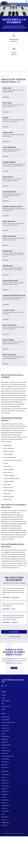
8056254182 (14, 41)
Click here (14, 54)
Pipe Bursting (5, 739)
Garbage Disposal (5, 736)
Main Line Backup (5, 719)
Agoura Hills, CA (5, 816)
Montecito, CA (5, 780)
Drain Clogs (4, 747)
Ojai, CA (3, 814)
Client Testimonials (6, 700)
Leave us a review (15, 636)
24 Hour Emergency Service (8, 756)
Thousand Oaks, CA (6, 786)
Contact (3, 697)
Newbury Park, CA (6, 805)
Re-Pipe (3, 733)
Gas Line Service (5, 725)
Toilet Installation (5, 759)
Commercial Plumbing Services (8, 722)
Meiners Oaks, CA (5, 783)
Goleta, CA (4, 777)
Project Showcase (6, 706)
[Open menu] (27, 1)
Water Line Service (6, 728)
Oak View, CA (4, 825)
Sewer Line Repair (6, 716)
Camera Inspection (6, 750)
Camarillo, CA (5, 788)
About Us (4, 695)
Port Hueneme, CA (6, 800)
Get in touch (14, 667)
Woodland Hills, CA (6, 811)
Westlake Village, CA (6, 822)
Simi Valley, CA (5, 794)
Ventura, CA (4, 819)
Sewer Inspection (5, 761)
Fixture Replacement (6, 745)
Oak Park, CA (4, 808)
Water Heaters (5, 767)
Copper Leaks (5, 753)
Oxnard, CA (4, 797)
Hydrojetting (4, 742)
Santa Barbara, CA (6, 774)
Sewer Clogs (4, 764)
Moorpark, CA (5, 802)
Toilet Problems (5, 731)
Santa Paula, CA (5, 791)
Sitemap (3, 709)
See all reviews (14, 632)
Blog (3, 703)
